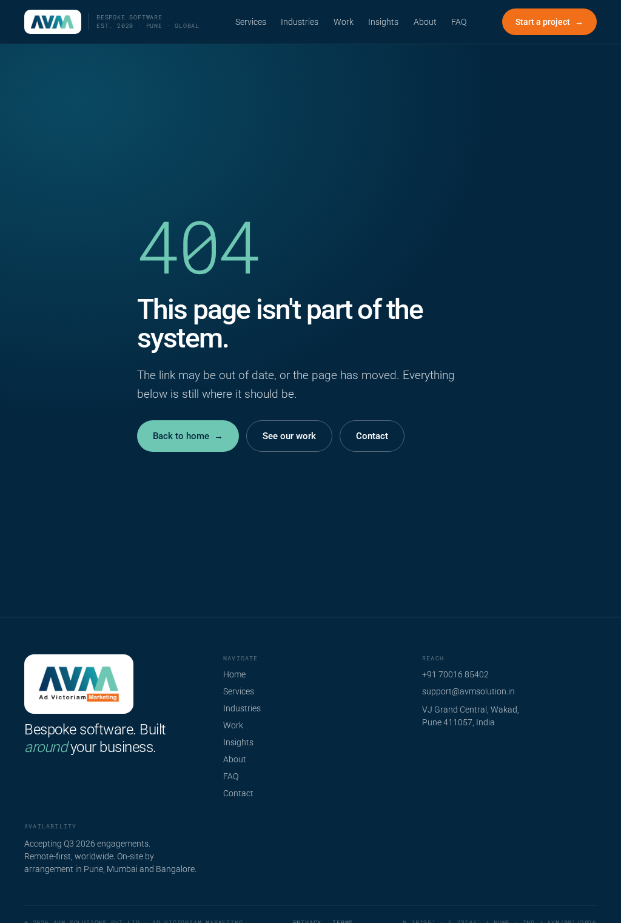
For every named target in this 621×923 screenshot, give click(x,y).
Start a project (549, 22)
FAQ (458, 22)
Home (234, 674)
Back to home (188, 436)
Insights (383, 22)
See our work (289, 436)
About (425, 22)
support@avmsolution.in (468, 691)
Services (250, 22)
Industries (299, 22)
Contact (372, 436)
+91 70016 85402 (455, 674)
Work (344, 22)
